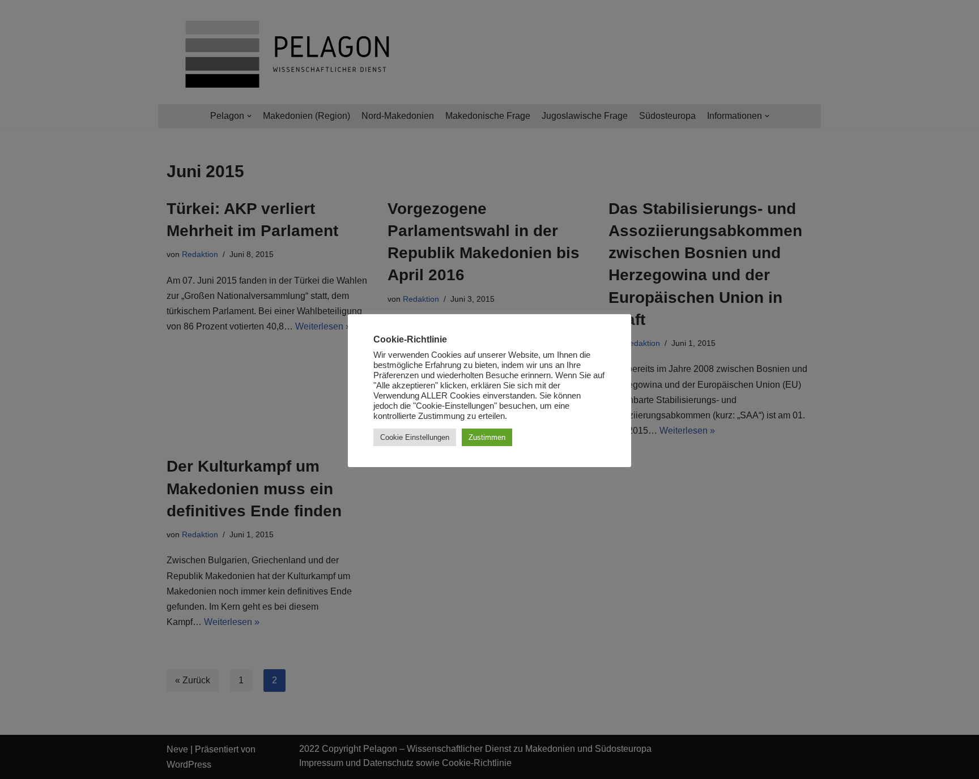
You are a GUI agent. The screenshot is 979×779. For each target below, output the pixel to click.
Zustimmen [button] (487, 437)
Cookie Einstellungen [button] (414, 437)
